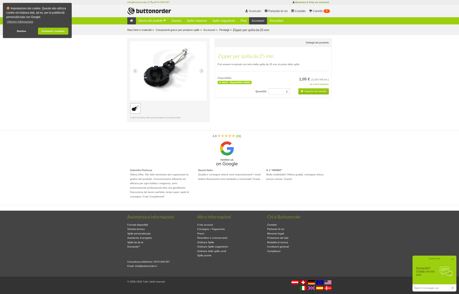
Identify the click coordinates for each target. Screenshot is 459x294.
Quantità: (261, 91)
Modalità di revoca (277, 242)
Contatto (272, 224)
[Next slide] (201, 70)
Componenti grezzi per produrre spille (177, 29)
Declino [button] (21, 31)
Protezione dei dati (277, 237)
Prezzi (200, 233)
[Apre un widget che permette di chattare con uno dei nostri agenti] (434, 273)
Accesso (300, 2)
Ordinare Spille (205, 242)
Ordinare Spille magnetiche (212, 246)
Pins (243, 20)
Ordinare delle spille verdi (211, 251)
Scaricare (254, 11)
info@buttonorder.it (138, 2)
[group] (135, 108)
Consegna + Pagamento (211, 229)
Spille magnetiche (223, 20)
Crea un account (319, 2)
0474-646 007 (162, 2)
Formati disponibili (137, 224)
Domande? (133, 246)
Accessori (258, 20)
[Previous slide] (135, 70)
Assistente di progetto (139, 237)
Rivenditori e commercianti (212, 237)
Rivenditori (276, 20)
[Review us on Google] (226, 153)
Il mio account (205, 224)
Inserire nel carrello (315, 91)
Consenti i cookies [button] (53, 31)
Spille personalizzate (139, 233)
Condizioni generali (278, 246)
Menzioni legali (275, 233)
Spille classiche (197, 20)
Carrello (319, 11)
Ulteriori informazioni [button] (20, 21)
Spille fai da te (135, 242)
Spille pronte (204, 255)
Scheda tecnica (136, 229)
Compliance (274, 251)
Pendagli (224, 29)
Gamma (176, 20)
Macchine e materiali (139, 29)
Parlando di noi (278, 11)
